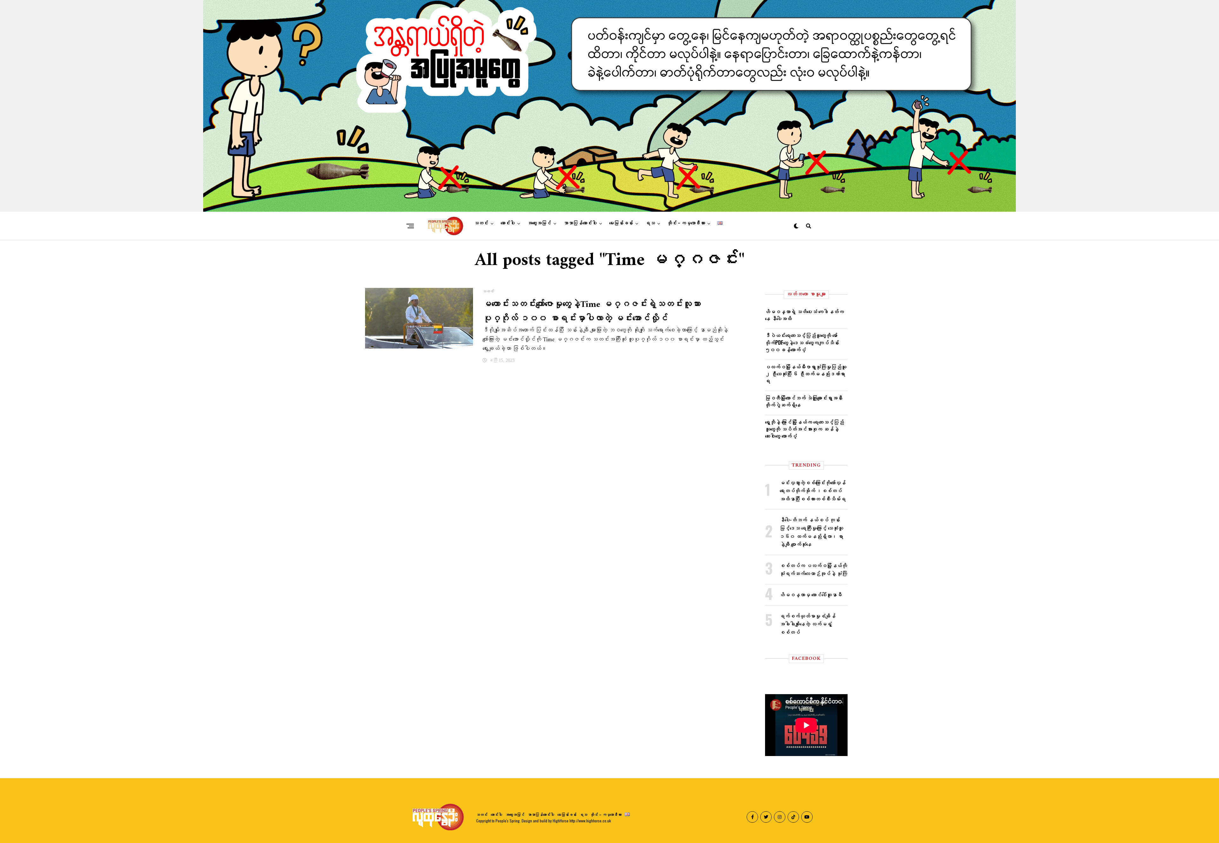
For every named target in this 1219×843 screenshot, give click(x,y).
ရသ (650, 223)
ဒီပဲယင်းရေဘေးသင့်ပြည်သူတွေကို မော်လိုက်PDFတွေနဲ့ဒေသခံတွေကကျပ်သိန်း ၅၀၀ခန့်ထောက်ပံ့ (802, 342)
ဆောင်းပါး (508, 223)
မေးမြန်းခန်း (621, 223)
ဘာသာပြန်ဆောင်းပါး (580, 223)
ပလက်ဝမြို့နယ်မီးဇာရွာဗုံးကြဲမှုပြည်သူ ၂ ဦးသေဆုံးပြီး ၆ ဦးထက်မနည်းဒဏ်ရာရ (805, 374)
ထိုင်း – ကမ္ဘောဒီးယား (686, 223)
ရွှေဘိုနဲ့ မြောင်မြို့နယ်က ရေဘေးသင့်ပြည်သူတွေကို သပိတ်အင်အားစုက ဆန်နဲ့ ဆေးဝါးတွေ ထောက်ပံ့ (804, 429)
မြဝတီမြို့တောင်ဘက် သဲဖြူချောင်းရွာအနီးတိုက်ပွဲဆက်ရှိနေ (804, 401)
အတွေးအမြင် (539, 223)
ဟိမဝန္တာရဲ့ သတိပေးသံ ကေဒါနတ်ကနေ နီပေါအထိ (804, 315)
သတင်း (481, 223)
